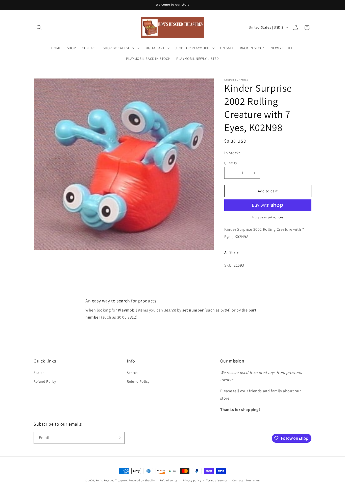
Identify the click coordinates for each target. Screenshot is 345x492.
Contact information (246, 480)
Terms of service (216, 480)
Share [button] (234, 252)
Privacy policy (192, 480)
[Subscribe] (118, 438)
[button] (39, 27)
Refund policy (169, 480)
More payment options (267, 217)
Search (39, 372)
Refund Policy (45, 381)
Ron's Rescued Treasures (111, 480)
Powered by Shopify (142, 480)
